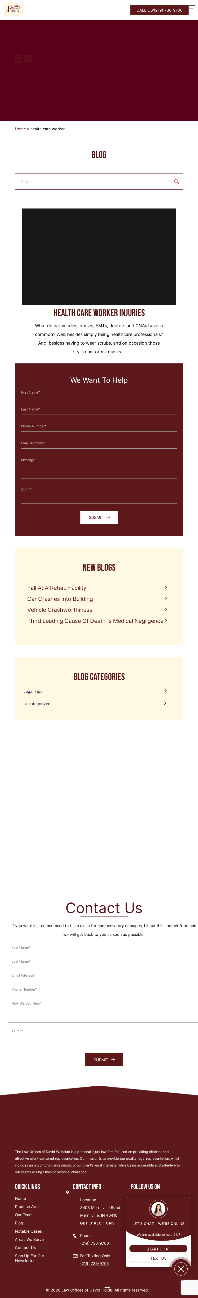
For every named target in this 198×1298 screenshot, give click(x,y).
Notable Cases (28, 1231)
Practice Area (27, 1206)
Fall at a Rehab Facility (56, 587)
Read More (96, 1288)
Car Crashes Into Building (60, 599)
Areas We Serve (29, 1239)
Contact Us (25, 1247)
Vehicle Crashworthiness (59, 609)
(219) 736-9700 (159, 10)
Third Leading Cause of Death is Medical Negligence (95, 621)
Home (20, 128)
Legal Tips (32, 691)
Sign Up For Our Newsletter (29, 1258)
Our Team (24, 1214)
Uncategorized (36, 703)
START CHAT (158, 1249)
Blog (19, 1223)
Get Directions (97, 1223)
